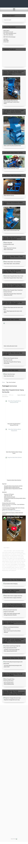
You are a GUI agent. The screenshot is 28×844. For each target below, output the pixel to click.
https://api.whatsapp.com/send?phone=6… (12, 510)
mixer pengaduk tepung (9, 567)
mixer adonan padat (19, 558)
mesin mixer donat (16, 550)
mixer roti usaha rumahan (11, 569)
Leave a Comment (21, 395)
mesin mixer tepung (16, 552)
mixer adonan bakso (21, 553)
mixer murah (7, 564)
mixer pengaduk (14, 564)
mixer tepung (20, 569)
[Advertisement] (14, 769)
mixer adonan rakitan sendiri (8, 559)
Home (3, 382)
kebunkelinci (5, 396)
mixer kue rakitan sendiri (11, 562)
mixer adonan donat (6, 555)
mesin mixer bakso (8, 550)
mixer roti (17, 567)
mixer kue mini (17, 561)
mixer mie (19, 562)
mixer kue (11, 561)
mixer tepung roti (12, 570)
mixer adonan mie (11, 558)
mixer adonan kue (13, 556)
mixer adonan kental (15, 555)
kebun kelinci (6, 547)
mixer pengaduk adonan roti (12, 566)
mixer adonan (13, 553)
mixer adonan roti (18, 559)
